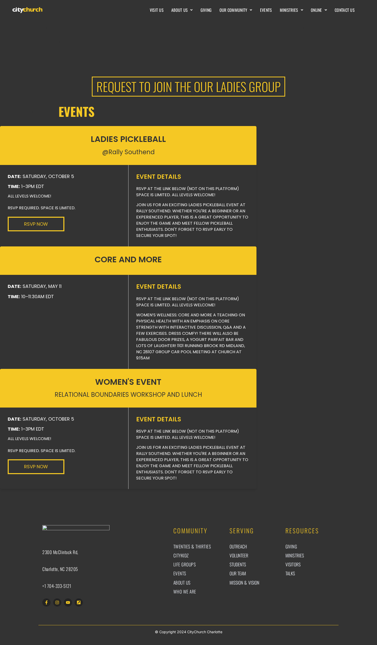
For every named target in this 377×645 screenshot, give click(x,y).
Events (266, 10)
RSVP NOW (36, 224)
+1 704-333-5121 (56, 585)
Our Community (233, 10)
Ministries (289, 10)
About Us (179, 10)
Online (316, 10)
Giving (206, 10)
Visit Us (157, 10)
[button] (182, 10)
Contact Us (345, 10)
